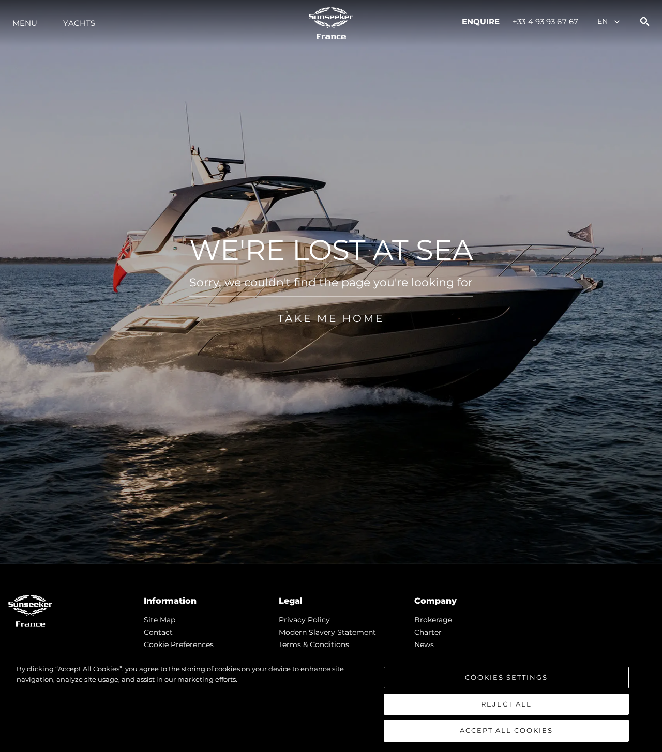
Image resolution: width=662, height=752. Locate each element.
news (424, 644)
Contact (158, 632)
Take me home (331, 318)
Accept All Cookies (506, 730)
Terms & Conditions (314, 644)
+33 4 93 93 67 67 (545, 21)
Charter (428, 632)
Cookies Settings (506, 677)
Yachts (79, 23)
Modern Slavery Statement (327, 632)
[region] (331, 703)
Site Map (159, 619)
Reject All (506, 704)
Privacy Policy (304, 619)
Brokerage (433, 619)
